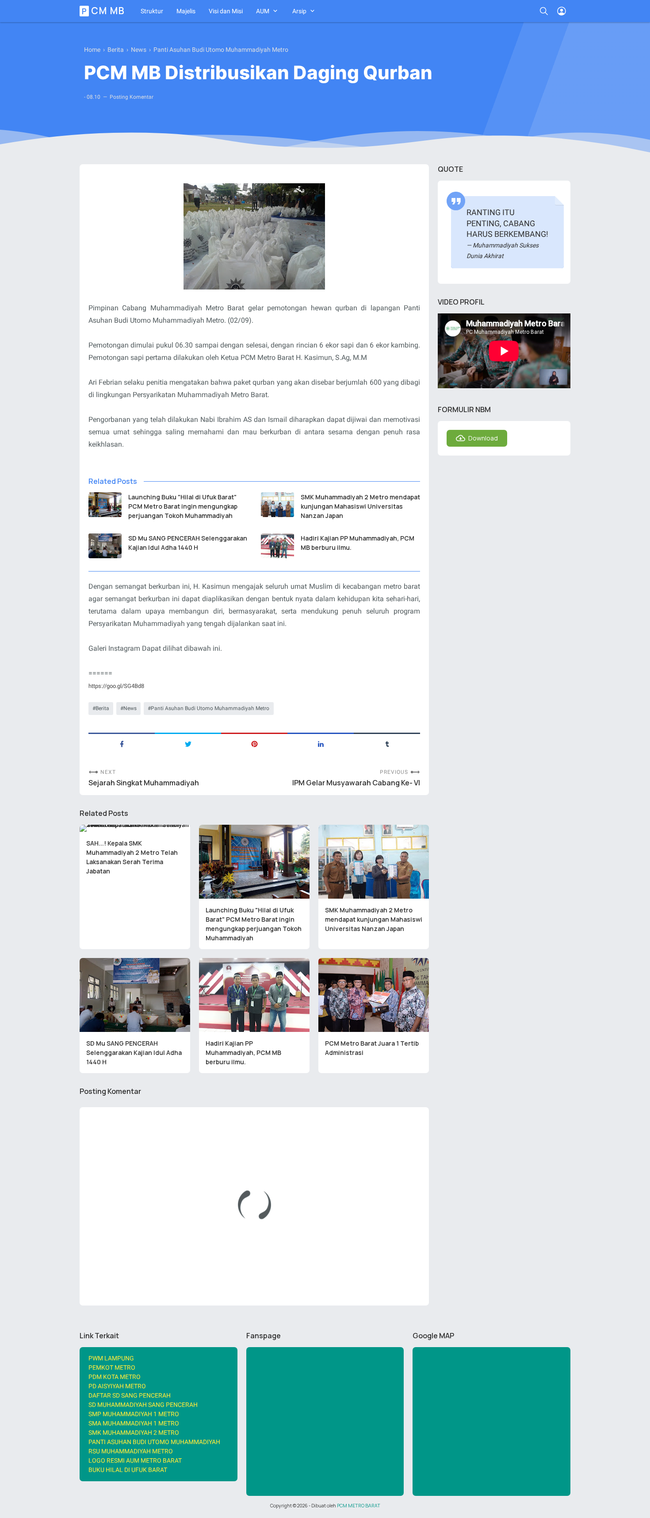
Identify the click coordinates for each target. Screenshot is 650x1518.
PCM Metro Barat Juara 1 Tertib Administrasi (372, 1048)
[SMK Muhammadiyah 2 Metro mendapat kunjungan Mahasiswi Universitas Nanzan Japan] (277, 504)
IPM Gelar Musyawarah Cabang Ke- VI (356, 783)
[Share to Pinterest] (254, 743)
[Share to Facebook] (121, 743)
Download (483, 438)
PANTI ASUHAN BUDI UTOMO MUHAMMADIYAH (154, 1441)
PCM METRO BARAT (358, 1506)
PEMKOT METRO (111, 1367)
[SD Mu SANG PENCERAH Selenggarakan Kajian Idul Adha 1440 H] (105, 545)
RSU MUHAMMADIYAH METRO (130, 1451)
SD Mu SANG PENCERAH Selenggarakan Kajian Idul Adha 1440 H (187, 543)
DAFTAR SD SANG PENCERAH (129, 1395)
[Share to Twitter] (188, 743)
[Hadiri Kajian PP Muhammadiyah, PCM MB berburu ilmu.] (277, 545)
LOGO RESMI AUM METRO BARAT (135, 1460)
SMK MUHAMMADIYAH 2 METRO (133, 1432)
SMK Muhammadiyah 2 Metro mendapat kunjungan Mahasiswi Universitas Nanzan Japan (360, 506)
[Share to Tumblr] (387, 743)
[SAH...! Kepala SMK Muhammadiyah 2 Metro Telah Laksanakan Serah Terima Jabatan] (135, 828)
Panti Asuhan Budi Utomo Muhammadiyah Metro (210, 708)
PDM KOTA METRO (114, 1376)
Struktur (152, 11)
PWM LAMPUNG (111, 1358)
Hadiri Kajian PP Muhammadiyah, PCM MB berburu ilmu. (357, 543)
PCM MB (103, 11)
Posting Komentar (131, 97)
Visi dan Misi (226, 11)
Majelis (185, 11)
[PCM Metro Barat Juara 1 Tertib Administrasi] (373, 995)
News (130, 708)
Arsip (299, 11)
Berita (102, 708)
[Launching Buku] (105, 504)
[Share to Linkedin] (320, 743)
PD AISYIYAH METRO (117, 1386)
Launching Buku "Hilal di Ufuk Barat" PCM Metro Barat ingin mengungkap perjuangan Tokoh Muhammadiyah (182, 506)
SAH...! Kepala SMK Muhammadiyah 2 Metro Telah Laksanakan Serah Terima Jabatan (132, 857)
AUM (262, 11)
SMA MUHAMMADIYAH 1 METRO (133, 1423)
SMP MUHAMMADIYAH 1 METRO (133, 1414)
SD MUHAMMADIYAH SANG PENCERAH (143, 1404)
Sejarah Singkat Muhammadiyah (143, 783)
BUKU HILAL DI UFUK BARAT (127, 1469)
